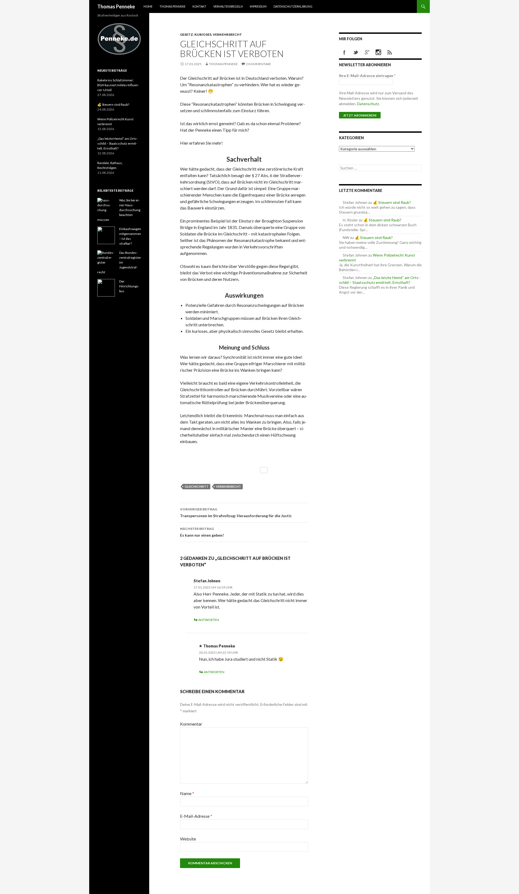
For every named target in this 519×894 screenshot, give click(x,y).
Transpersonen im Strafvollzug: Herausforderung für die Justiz (236, 512)
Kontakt (199, 6)
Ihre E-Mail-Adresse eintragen (367, 75)
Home (148, 6)
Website (188, 838)
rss (389, 52)
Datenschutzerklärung (293, 6)
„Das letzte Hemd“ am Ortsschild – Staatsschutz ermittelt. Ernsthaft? (379, 280)
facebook (344, 52)
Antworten (208, 620)
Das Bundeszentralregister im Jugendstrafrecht (119, 262)
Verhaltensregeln (228, 6)
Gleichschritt (196, 486)
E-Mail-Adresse (196, 816)
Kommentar (191, 723)
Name (187, 793)
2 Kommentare (258, 64)
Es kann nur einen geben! (202, 532)
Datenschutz (368, 103)
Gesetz (186, 34)
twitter (355, 52)
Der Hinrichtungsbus (129, 286)
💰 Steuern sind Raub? (392, 202)
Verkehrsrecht (227, 34)
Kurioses (202, 34)
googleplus (367, 52)
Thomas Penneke (116, 6)
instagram (378, 52)
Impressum (258, 6)
